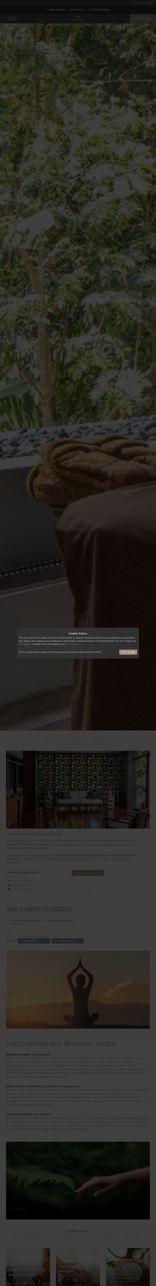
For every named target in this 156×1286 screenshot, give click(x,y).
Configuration (25, 644)
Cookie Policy (72, 644)
